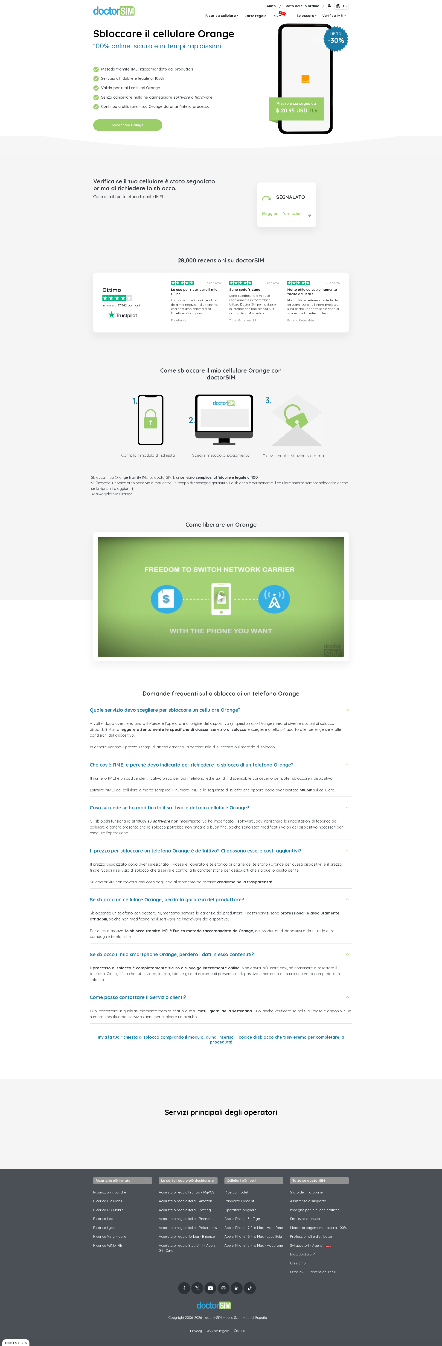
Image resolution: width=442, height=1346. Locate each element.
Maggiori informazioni (282, 213)
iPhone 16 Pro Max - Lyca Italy (253, 1236)
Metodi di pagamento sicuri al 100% (318, 1228)
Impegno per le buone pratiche (315, 1210)
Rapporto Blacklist (239, 1201)
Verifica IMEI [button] (332, 15)
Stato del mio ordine (306, 1192)
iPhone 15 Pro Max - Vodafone (253, 1245)
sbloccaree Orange (127, 125)
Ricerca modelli (236, 1192)
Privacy (196, 1331)
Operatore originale (240, 1210)
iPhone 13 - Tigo (242, 1219)
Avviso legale (218, 1331)
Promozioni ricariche (109, 1192)
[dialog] (15, 1342)
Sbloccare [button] (305, 15)
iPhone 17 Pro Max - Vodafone (253, 1228)
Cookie (239, 1330)
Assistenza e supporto (308, 1201)
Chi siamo (298, 1263)
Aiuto (271, 6)
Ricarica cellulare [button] (220, 15)
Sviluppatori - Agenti (310, 1245)
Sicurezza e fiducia (305, 1219)
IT (343, 6)
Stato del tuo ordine (302, 6)
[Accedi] (329, 6)
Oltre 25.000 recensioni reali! (313, 1272)
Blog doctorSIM (302, 1254)
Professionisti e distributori (311, 1236)
